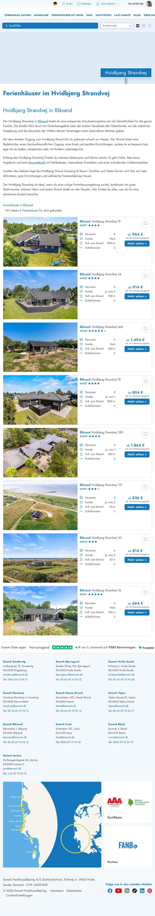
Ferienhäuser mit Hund (67, 15)
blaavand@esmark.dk (14, 737)
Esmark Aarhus (12, 755)
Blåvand (43, 121)
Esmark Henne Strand (69, 693)
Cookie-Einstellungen (19, 895)
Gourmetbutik (36, 162)
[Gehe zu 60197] (77, 610)
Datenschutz (74, 890)
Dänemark (41, 15)
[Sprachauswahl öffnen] (55, 4)
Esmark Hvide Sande (121, 661)
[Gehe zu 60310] (77, 399)
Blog (137, 15)
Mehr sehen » (139, 243)
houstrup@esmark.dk (14, 706)
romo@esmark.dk (118, 737)
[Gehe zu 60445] (77, 347)
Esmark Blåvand (13, 724)
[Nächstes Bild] (73, 241)
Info (89, 15)
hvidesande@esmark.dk (121, 674)
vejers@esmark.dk (118, 706)
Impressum (57, 890)
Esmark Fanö (63, 724)
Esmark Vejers (117, 693)
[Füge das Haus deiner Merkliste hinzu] (145, 223)
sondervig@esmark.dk (15, 674)
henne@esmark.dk (66, 706)
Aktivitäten (103, 15)
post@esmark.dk (12, 768)
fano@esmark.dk (65, 737)
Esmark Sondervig (14, 661)
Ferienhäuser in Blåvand (18, 205)
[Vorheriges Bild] (7, 241)
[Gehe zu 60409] (77, 452)
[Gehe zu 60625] (77, 558)
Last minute (122, 15)
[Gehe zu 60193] (77, 505)
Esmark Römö (116, 724)
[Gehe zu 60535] (77, 294)
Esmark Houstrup (13, 693)
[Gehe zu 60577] (77, 241)
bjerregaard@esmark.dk (69, 674)
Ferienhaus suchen (18, 15)
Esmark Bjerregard (67, 661)
